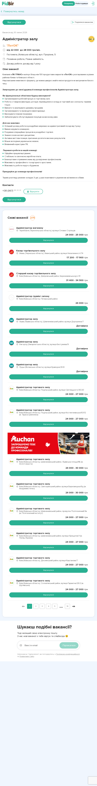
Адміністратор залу (27, 319)
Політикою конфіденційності (68, 654)
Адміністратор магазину (29, 228)
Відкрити (34, 191)
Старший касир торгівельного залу (36, 273)
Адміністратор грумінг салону (32, 296)
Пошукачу (68, 3)
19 (67, 606)
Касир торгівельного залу (30, 250)
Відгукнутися (14, 22)
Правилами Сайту (26, 656)
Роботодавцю (82, 3)
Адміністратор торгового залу (33, 387)
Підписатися (69, 645)
